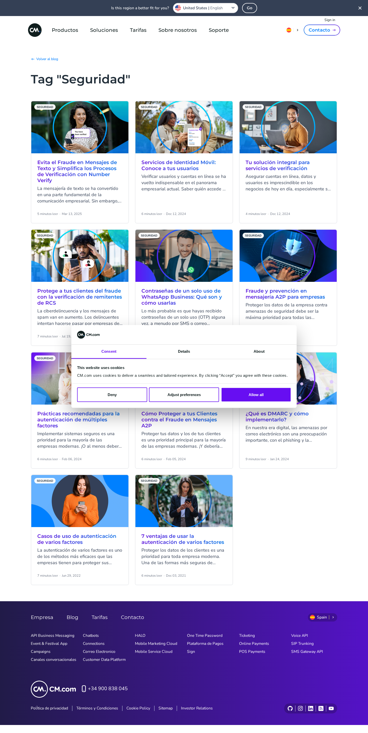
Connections (94, 643)
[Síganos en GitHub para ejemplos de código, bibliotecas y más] (290, 708)
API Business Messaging (52, 635)
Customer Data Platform (104, 659)
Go (249, 8)
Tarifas (138, 30)
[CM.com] (35, 30)
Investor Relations (197, 708)
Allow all (256, 395)
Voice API (299, 635)
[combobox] (205, 8)
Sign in (329, 20)
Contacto (319, 30)
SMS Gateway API (307, 651)
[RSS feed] (321, 708)
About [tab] (259, 351)
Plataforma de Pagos (205, 643)
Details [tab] (184, 351)
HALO (140, 635)
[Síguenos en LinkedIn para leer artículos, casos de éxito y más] (310, 708)
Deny (112, 395)
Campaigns (41, 651)
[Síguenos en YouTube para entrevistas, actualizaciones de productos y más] (331, 708)
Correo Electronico (99, 651)
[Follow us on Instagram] (300, 708)
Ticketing (247, 635)
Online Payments (254, 643)
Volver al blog (47, 59)
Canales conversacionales (53, 659)
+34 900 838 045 (108, 688)
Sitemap (165, 708)
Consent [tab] (108, 351)
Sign (191, 651)
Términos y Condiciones (97, 708)
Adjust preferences (184, 395)
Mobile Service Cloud (153, 651)
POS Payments (252, 651)
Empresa (42, 617)
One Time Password (205, 635)
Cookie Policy (138, 708)
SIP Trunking (302, 643)
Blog (72, 617)
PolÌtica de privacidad (49, 708)
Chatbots (91, 635)
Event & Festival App (49, 643)
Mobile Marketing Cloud (156, 643)
